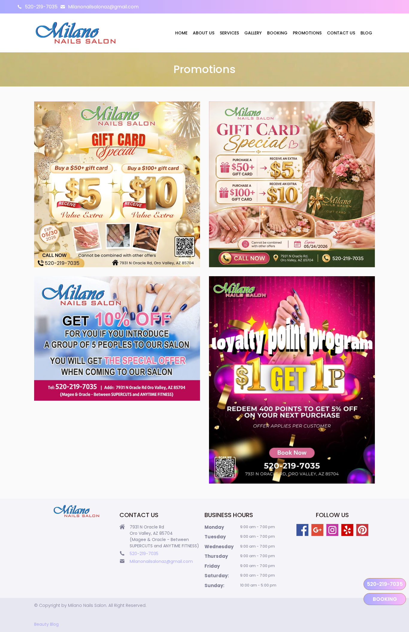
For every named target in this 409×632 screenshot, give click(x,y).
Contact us (341, 33)
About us (203, 33)
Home (181, 33)
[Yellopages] (362, 530)
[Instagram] (332, 530)
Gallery (253, 33)
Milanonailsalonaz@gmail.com (103, 6)
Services (229, 33)
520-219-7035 (41, 6)
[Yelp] (347, 530)
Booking (277, 33)
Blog (366, 33)
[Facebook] (302, 530)
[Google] (317, 530)
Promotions (307, 33)
